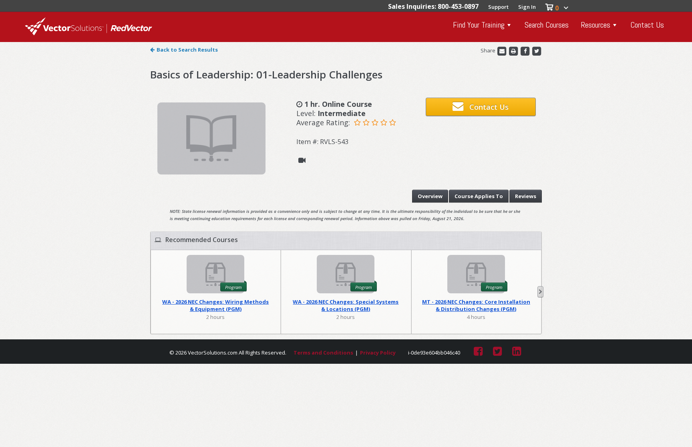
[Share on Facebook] (525, 50)
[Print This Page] (514, 50)
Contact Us (647, 25)
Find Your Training (479, 25)
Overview (430, 196)
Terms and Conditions (323, 352)
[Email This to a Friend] (502, 50)
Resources (595, 25)
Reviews (525, 196)
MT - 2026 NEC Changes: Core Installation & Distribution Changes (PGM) (476, 305)
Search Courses (547, 25)
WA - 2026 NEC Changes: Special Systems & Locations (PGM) (345, 305)
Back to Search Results (187, 49)
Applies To (479, 196)
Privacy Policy (378, 352)
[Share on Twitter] (536, 50)
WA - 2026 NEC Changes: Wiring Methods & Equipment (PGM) (215, 305)
